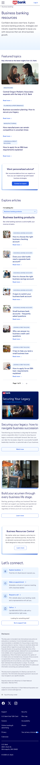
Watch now (20, 449)
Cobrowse (4, 737)
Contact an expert (20, 183)
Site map (24, 716)
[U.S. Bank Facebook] (3, 703)
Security (24, 712)
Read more (16, 245)
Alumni (23, 725)
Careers (4, 721)
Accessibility (25, 721)
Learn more (20, 515)
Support (4, 712)
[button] (36, 2)
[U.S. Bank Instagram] (15, 703)
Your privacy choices (28, 732)
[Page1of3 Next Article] (26, 383)
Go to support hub (20, 623)
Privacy (3, 732)
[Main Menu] (3, 2)
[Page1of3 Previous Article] (23, 383)
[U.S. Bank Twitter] (9, 703)
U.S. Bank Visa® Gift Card (9, 716)
